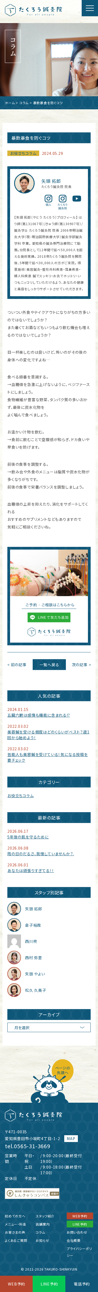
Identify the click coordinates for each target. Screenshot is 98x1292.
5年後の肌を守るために (28, 837)
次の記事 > (81, 664)
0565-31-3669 (32, 1146)
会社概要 (74, 1240)
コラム (24, 102)
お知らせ (42, 1240)
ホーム (10, 102)
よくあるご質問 (16, 1240)
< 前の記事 (17, 664)
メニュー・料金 (15, 1224)
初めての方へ (15, 1216)
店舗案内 (43, 1224)
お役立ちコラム (23, 153)
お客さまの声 (15, 1232)
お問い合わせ (77, 1232)
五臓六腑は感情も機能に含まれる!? (38, 715)
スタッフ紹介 (45, 1216)
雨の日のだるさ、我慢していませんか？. (40, 853)
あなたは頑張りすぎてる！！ (30, 870)
